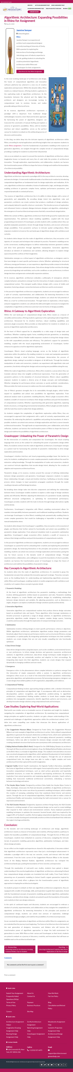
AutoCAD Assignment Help (42, 5)
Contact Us (31, 996)
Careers (9, 1011)
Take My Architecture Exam (53, 8)
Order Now (34, 12)
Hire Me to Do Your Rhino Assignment (30, 71)
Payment (30, 1002)
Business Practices (33, 1005)
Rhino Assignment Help (57, 5)
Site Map (30, 1011)
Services (30, 5)
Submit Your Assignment (14, 993)
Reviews (67, 8)
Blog (49, 1002)
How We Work (53, 993)
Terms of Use (10, 1002)
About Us (30, 993)
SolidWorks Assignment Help (36, 8)
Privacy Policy (11, 1005)
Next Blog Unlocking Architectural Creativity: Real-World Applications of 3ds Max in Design (53, 949)
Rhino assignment (15, 146)
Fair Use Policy (53, 996)
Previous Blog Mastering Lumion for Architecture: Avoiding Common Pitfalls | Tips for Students (19, 949)
